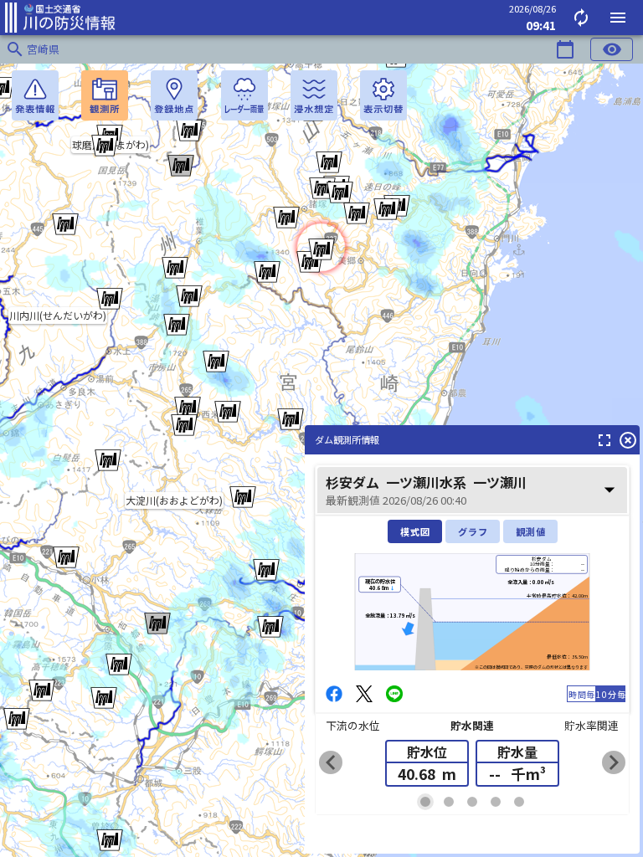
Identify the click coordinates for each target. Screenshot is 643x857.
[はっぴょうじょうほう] (35, 95)
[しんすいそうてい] (314, 95)
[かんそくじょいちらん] (104, 95)
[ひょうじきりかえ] (383, 95)
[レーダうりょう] (244, 95)
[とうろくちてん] (174, 95)
